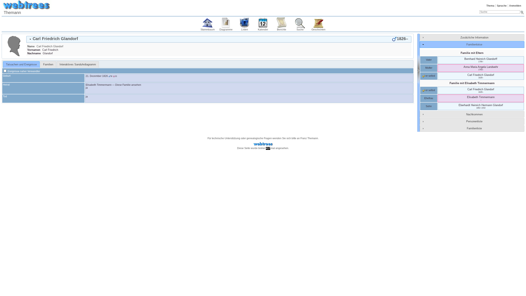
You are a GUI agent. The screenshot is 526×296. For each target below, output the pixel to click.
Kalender (263, 29)
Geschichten (318, 29)
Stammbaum (208, 29)
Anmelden (515, 5)
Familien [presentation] (48, 64)
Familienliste (474, 128)
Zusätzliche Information (474, 37)
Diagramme (226, 29)
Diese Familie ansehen (128, 84)
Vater (429, 59)
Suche (300, 29)
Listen (244, 29)
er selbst (430, 75)
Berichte (281, 29)
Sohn (429, 106)
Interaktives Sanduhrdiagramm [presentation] (78, 64)
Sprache (502, 5)
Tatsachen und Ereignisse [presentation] (21, 64)
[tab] (218, 39)
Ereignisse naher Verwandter (23, 71)
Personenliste (474, 121)
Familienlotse (474, 44)
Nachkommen (474, 114)
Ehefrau (428, 98)
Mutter (428, 67)
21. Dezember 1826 (97, 76)
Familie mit (472, 83)
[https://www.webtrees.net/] (263, 144)
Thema (490, 5)
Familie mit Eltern (472, 52)
